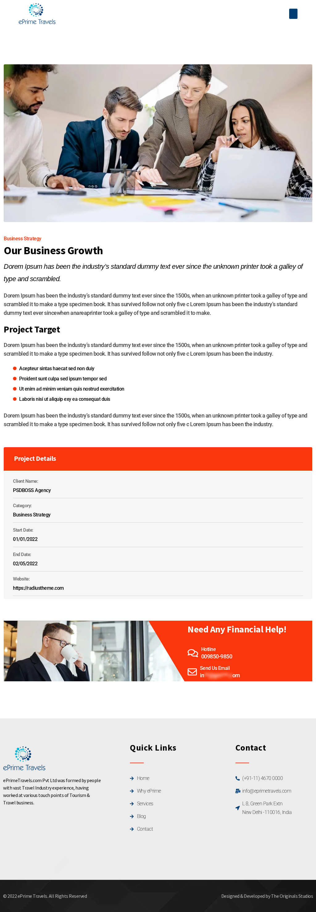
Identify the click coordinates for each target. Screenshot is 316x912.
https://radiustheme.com (38, 588)
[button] (293, 14)
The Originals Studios (292, 896)
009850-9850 (216, 656)
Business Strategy (22, 239)
